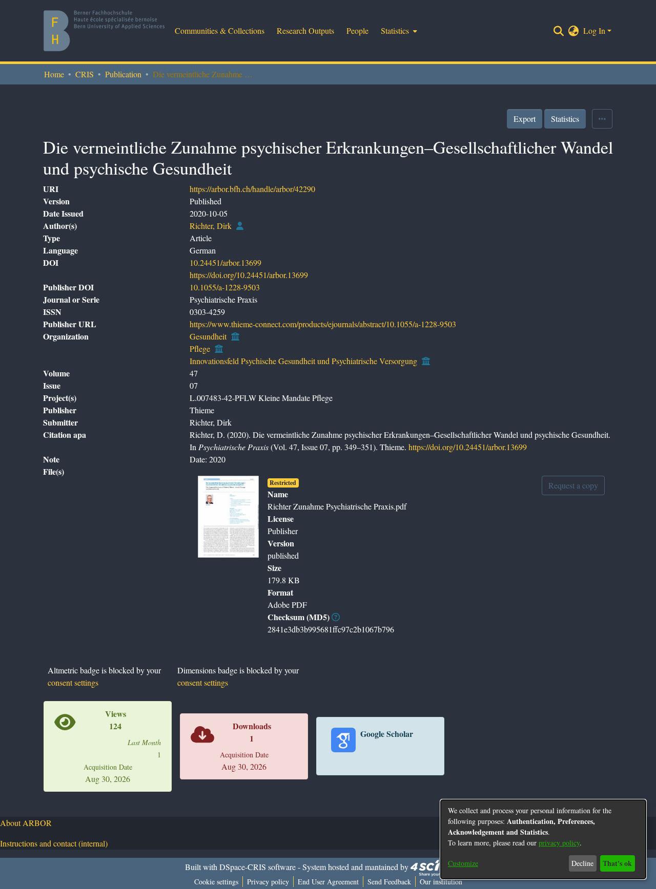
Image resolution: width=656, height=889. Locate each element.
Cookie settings (216, 881)
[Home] (104, 30)
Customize (463, 863)
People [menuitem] (357, 30)
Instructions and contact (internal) (54, 843)
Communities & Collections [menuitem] (219, 30)
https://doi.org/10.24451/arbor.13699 (249, 274)
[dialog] (543, 839)
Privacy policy (268, 881)
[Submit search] (558, 31)
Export (525, 118)
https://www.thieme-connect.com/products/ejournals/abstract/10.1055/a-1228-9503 (323, 324)
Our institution (441, 881)
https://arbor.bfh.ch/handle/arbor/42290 (252, 188)
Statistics (565, 118)
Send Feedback (389, 881)
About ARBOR (26, 822)
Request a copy (573, 485)
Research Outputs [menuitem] (305, 30)
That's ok (617, 863)
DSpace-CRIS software (257, 866)
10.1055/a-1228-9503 (225, 287)
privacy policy (559, 843)
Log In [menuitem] (594, 30)
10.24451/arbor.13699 (225, 262)
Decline (582, 863)
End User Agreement (328, 881)
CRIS (84, 74)
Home (54, 74)
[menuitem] (398, 30)
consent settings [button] (73, 682)
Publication (123, 74)
